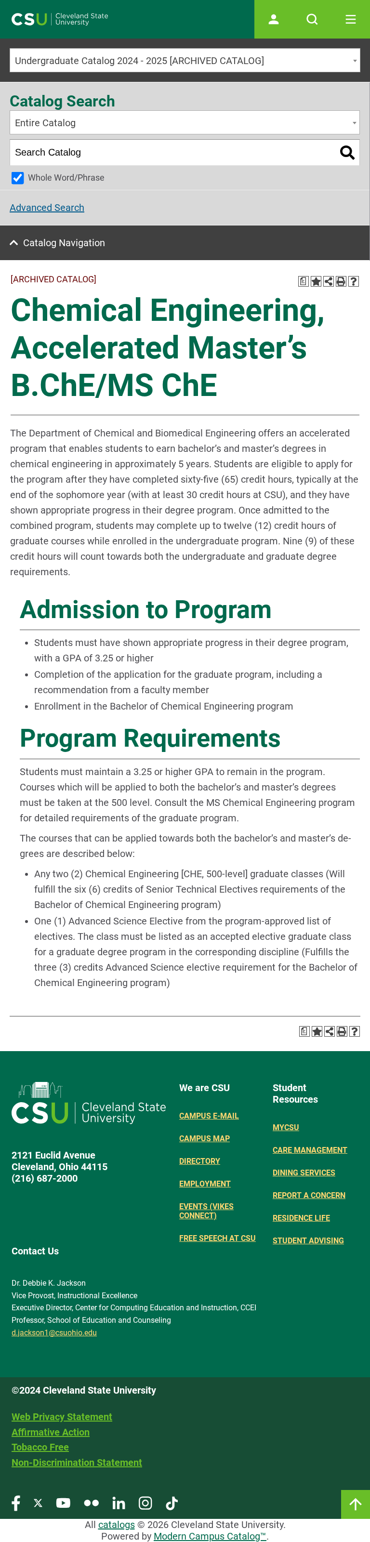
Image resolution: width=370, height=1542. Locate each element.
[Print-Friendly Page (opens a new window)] (341, 281)
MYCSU (286, 1127)
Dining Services (304, 1172)
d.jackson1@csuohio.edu (54, 1332)
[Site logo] (60, 19)
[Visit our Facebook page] (16, 1502)
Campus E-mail (209, 1115)
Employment (205, 1183)
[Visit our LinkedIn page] (118, 1502)
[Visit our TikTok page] (172, 1502)
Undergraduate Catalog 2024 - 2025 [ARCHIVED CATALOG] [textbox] (139, 60)
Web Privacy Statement (62, 1417)
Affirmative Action (51, 1432)
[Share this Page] (328, 281)
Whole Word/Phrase (66, 177)
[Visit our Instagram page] (145, 1502)
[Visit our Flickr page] (91, 1502)
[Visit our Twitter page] (38, 1502)
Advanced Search (47, 207)
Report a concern (309, 1195)
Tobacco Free (40, 1447)
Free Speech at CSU (217, 1238)
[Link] (355, 1504)
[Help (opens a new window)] (353, 281)
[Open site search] (312, 19)
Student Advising (308, 1240)
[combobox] (185, 60)
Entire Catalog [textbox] (45, 123)
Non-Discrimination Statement (77, 1462)
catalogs (116, 1524)
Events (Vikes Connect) (206, 1211)
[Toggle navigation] (350, 19)
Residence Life (301, 1218)
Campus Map (204, 1138)
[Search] (347, 152)
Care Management (310, 1150)
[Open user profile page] (273, 19)
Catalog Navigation (64, 243)
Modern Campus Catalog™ (210, 1536)
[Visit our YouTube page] (63, 1502)
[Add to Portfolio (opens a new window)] (316, 281)
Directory (199, 1161)
